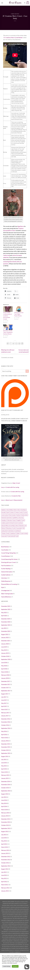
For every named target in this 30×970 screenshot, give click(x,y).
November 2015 (5, 747)
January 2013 (5, 853)
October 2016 (5, 725)
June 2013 (4, 837)
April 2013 (4, 844)
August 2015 (4, 756)
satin (14, 528)
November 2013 (5, 822)
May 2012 (4, 878)
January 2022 (5, 637)
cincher (12, 512)
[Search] (24, 2)
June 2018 (4, 662)
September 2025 (5, 609)
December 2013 (5, 819)
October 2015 (5, 750)
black (15, 509)
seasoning (19, 528)
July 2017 (4, 697)
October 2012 (5, 862)
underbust (13, 533)
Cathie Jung (6, 255)
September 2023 (5, 625)
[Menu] (2, 3)
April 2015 (4, 769)
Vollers (18, 533)
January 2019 (5, 653)
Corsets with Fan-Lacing (12, 487)
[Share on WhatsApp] (7, 343)
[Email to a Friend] (16, 343)
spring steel (4, 530)
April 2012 (4, 881)
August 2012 (4, 869)
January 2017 (5, 715)
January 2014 (5, 816)
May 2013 (4, 841)
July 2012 (4, 872)
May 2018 (4, 665)
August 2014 (4, 794)
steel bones (11, 530)
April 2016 (4, 734)
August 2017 (4, 694)
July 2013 (4, 834)
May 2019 (4, 650)
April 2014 (4, 806)
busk (8, 512)
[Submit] (27, 371)
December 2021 (5, 640)
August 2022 (4, 634)
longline (19, 520)
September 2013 (5, 828)
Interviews (4, 578)
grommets (9, 517)
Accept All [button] (15, 966)
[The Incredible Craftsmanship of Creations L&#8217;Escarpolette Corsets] (8, 309)
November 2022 (5, 631)
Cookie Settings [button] (6, 966)
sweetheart (17, 530)
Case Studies (4, 550)
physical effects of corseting (8, 525)
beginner (4, 509)
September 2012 (5, 866)
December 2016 (5, 719)
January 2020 (5, 644)
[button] (26, 966)
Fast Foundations (6, 565)
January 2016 (5, 740)
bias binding (9, 509)
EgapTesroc (21, 226)
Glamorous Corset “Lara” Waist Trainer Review (18, 314)
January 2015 (5, 778)
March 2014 (4, 809)
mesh (23, 520)
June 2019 (4, 647)
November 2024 (5, 622)
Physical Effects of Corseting (9, 584)
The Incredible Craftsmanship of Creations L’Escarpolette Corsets (7, 316)
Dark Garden (12, 515)
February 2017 (5, 712)
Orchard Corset (13, 523)
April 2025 (4, 615)
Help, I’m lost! (16, 483)
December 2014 (5, 781)
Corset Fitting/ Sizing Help (8, 553)
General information (6, 571)
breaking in (23, 509)
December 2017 (5, 681)
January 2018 (5, 678)
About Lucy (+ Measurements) (14, 500)
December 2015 (5, 744)
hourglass (4, 520)
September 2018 (5, 659)
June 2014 (4, 800)
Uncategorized (5, 590)
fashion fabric (25, 515)
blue (19, 509)
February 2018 (5, 675)
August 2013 (4, 831)
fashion (18, 515)
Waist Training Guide (7, 593)
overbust (20, 523)
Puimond (21, 525)
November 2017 (5, 684)
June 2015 (4, 762)
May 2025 (4, 612)
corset (25, 512)
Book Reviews (5, 546)
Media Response (5, 581)
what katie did (11, 536)
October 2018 (5, 656)
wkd (17, 536)
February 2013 (5, 850)
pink (17, 525)
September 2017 (5, 690)
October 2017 (5, 687)
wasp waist (4, 536)
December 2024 (5, 618)
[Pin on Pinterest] (19, 343)
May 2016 (4, 731)
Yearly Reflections (6, 597)
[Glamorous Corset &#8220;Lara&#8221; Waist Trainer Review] (19, 309)
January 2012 (5, 891)
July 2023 (4, 628)
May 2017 (4, 703)
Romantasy (9, 528)
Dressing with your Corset (8, 562)
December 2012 (5, 856)
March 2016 (4, 737)
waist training (24, 533)
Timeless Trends (5, 533)
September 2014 (5, 790)
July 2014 (4, 797)
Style (2, 587)
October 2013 (5, 825)
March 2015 (4, 772)
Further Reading (5, 568)
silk (23, 528)
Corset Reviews (15, 13)
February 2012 (5, 888)
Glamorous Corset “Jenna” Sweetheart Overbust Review (8, 332)
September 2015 (5, 753)
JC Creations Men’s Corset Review (13, 37)
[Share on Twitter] (13, 343)
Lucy (2, 487)
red (25, 525)
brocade (3, 512)
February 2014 (5, 812)
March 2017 (4, 709)
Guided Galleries (5, 575)
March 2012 (4, 884)
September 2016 (5, 728)
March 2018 (4, 672)
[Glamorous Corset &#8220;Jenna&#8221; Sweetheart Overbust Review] (8, 327)
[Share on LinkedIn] (22, 343)
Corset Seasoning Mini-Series (9, 559)
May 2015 (4, 766)
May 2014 (4, 803)
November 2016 (5, 722)
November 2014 (5, 784)
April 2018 (4, 668)
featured (4, 517)
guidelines (15, 517)
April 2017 (4, 706)
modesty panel (5, 523)
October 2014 (5, 787)
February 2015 (5, 775)
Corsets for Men (16, 496)
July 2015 (4, 759)
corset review (5, 515)
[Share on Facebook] (10, 343)
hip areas (21, 517)
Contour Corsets (19, 512)
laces (14, 520)
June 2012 (4, 875)
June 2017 (4, 700)
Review (3, 528)
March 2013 (4, 847)
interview (10, 520)
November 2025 (5, 606)
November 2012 (5, 859)
